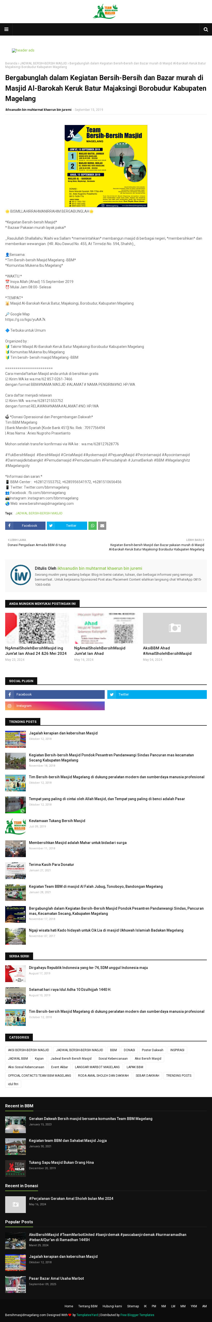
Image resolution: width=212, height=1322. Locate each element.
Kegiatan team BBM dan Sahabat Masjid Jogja (68, 1141)
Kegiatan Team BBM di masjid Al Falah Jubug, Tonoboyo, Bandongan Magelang (96, 886)
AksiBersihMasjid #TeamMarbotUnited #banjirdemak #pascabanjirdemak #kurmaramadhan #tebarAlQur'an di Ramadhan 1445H (107, 1237)
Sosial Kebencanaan (113, 1058)
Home (69, 1306)
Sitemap (133, 1306)
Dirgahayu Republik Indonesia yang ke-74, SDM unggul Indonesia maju (88, 968)
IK (145, 1306)
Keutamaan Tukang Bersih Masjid (57, 821)
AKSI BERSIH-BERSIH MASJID (28, 1050)
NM (163, 1306)
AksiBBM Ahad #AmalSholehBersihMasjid (167, 651)
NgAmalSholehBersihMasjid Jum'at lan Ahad (99, 651)
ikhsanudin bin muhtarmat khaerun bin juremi (38, 110)
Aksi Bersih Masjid (148, 1058)
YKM (194, 1306)
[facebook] (55, 694)
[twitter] (157, 694)
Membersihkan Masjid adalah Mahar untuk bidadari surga (78, 843)
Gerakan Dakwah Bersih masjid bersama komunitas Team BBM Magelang (91, 1119)
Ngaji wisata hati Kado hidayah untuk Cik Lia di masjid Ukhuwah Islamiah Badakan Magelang (106, 930)
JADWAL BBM (18, 1058)
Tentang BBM (87, 1306)
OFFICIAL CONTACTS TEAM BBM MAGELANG (39, 1075)
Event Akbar (59, 1067)
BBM (113, 1050)
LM (173, 1306)
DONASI (129, 1050)
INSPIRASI (177, 1050)
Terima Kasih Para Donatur (51, 865)
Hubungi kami (112, 1306)
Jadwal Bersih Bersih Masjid (71, 1058)
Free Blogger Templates (137, 1315)
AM (204, 1306)
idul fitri (13, 1084)
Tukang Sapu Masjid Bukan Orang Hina (61, 1162)
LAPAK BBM (135, 1067)
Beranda (11, 63)
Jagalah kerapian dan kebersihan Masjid (63, 733)
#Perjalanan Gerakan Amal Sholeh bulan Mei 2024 (71, 1199)
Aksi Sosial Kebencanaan (26, 1067)
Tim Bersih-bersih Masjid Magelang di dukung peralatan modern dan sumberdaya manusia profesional (117, 777)
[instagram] (55, 705)
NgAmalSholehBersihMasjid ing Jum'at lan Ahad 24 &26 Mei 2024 (36, 651)
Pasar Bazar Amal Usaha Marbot (56, 1278)
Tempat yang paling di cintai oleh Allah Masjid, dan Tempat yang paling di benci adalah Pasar (107, 799)
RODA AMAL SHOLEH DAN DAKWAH (103, 1075)
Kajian (39, 1058)
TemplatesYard (87, 1315)
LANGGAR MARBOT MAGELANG (97, 1067)
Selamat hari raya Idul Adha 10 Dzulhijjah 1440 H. (70, 990)
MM (183, 1306)
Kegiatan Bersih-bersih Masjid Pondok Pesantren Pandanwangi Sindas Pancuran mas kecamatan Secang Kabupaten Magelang (111, 757)
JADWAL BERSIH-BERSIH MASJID (43, 63)
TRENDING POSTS (178, 1075)
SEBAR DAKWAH (147, 1075)
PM (154, 1306)
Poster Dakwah (152, 1050)
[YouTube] (157, 705)
